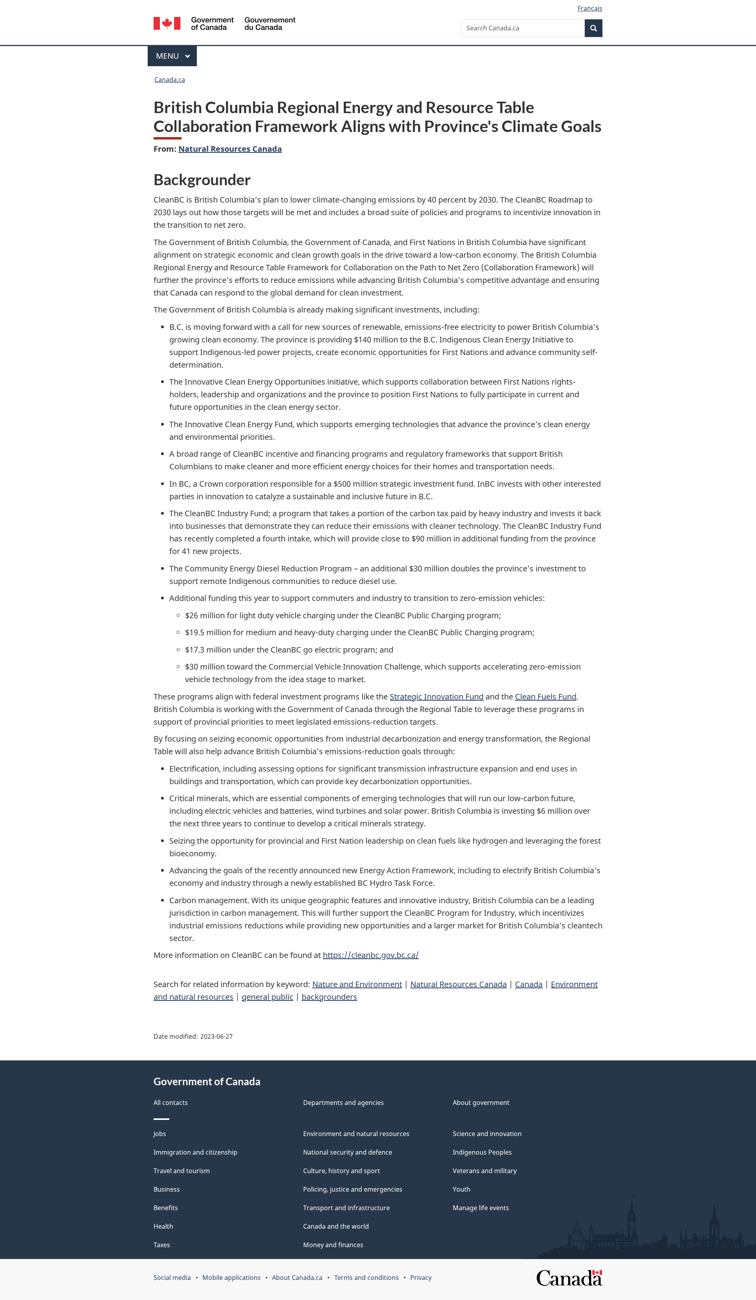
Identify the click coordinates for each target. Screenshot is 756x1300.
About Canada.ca (297, 1277)
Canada (529, 984)
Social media (172, 1277)
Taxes (162, 1244)
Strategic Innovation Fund (437, 696)
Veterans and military (485, 1170)
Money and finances (333, 1244)
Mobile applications (231, 1277)
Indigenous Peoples (482, 1152)
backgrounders (329, 996)
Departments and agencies (343, 1102)
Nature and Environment (357, 984)
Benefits (166, 1207)
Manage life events (481, 1207)
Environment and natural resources (356, 1133)
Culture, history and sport (341, 1170)
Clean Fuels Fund (545, 696)
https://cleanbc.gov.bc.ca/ (371, 955)
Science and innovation (487, 1133)
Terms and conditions (366, 1277)
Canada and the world (336, 1226)
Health (163, 1226)
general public (267, 996)
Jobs (160, 1133)
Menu (168, 55)
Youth (462, 1189)
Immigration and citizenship (195, 1152)
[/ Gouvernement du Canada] (224, 24)
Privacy (421, 1277)
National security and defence (347, 1152)
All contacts (171, 1102)
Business (167, 1189)
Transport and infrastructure (346, 1207)
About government (481, 1102)
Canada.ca (169, 79)
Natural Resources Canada (230, 148)
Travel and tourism (182, 1170)
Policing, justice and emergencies (352, 1189)
